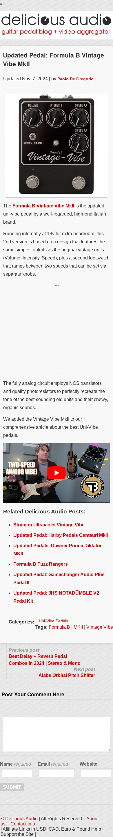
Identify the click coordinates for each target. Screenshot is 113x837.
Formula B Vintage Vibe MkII (43, 205)
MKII (78, 627)
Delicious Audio (21, 818)
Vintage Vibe (99, 627)
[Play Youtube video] (56, 473)
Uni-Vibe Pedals (53, 621)
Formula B (59, 627)
